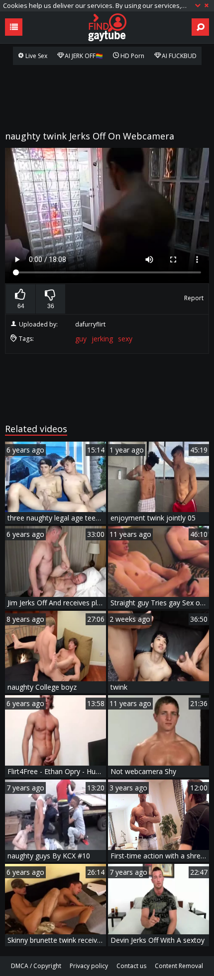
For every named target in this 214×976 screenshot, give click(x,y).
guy (81, 338)
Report (194, 298)
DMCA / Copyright (36, 966)
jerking (102, 338)
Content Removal (179, 966)
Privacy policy (89, 966)
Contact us (131, 966)
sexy (125, 338)
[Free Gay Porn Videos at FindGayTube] (107, 27)
